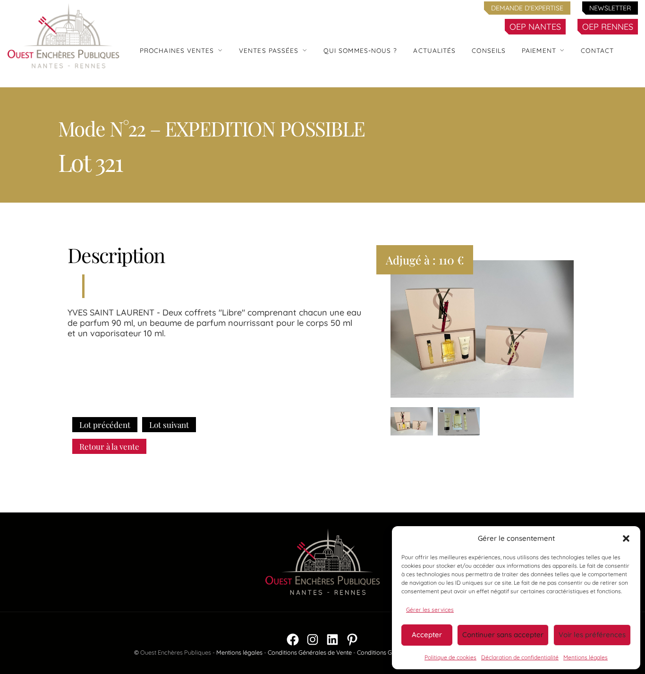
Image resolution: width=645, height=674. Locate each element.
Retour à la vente (109, 446)
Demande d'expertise (527, 8)
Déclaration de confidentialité (520, 657)
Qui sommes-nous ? (360, 50)
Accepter (427, 634)
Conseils (489, 50)
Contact (597, 50)
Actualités (434, 50)
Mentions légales (585, 657)
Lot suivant (169, 424)
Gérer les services (430, 609)
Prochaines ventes (177, 50)
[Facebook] (293, 639)
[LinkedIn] (332, 639)
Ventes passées (268, 50)
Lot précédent (104, 424)
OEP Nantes (535, 26)
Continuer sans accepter (502, 634)
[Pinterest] (352, 639)
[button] (626, 538)
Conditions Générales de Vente (310, 652)
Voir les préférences (592, 634)
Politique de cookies (450, 657)
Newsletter (610, 8)
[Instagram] (313, 639)
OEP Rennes (607, 26)
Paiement (539, 50)
